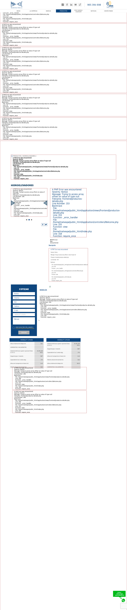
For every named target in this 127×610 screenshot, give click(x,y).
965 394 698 (94, 4)
